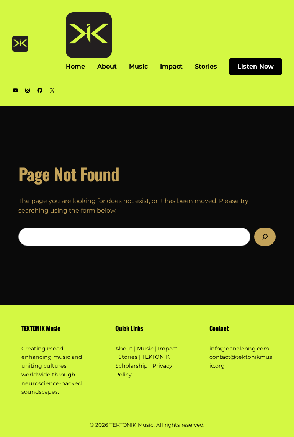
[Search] (265, 237)
